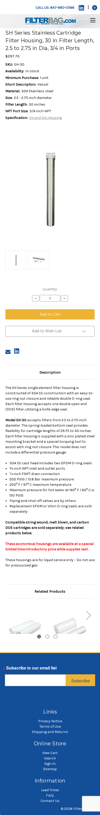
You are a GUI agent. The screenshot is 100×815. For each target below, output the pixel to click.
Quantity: (50, 289)
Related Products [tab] (50, 591)
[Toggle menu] (90, 20)
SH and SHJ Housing (45, 118)
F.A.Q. (50, 795)
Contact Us (50, 801)
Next (88, 615)
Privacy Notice (50, 721)
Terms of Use (50, 726)
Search (50, 758)
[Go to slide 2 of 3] (47, 636)
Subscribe (80, 681)
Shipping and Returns (50, 732)
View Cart (50, 753)
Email (10, 669)
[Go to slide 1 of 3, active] (39, 636)
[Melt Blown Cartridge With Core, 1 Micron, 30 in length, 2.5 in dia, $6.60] (25, 629)
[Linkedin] (81, 8)
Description (50, 372)
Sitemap (50, 769)
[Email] (8, 351)
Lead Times (50, 790)
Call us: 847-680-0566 (55, 7)
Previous (7, 615)
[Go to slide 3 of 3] (55, 636)
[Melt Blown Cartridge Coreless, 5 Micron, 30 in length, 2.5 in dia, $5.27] (69, 629)
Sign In (50, 763)
